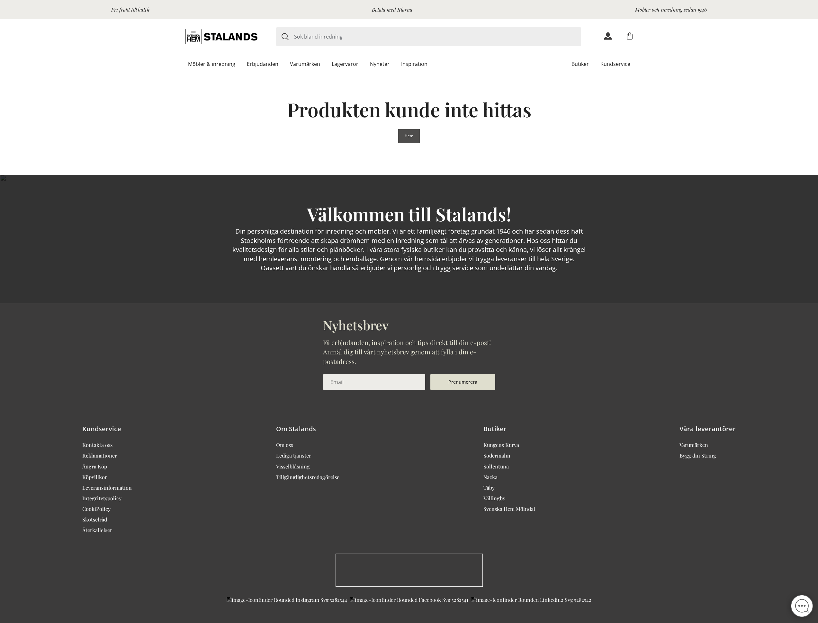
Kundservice (615, 63)
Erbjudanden (262, 63)
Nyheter (380, 63)
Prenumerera (462, 382)
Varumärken (305, 63)
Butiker (580, 63)
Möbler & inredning (211, 63)
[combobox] (437, 36)
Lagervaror (345, 63)
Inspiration (414, 63)
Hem (409, 135)
